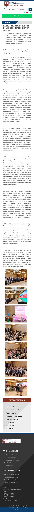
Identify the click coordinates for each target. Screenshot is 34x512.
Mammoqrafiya (10, 407)
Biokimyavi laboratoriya (13, 419)
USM (7, 404)
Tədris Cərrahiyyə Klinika (11, 482)
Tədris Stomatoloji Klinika (11, 477)
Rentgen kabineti (11, 413)
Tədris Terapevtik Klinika (11, 480)
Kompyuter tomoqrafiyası (14, 410)
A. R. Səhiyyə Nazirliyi (10, 455)
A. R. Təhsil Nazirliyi (10, 457)
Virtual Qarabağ (8, 465)
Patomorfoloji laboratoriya (14, 416)
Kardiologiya (10, 425)
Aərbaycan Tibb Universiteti (11, 474)
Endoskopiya (10, 422)
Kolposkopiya (10, 428)
